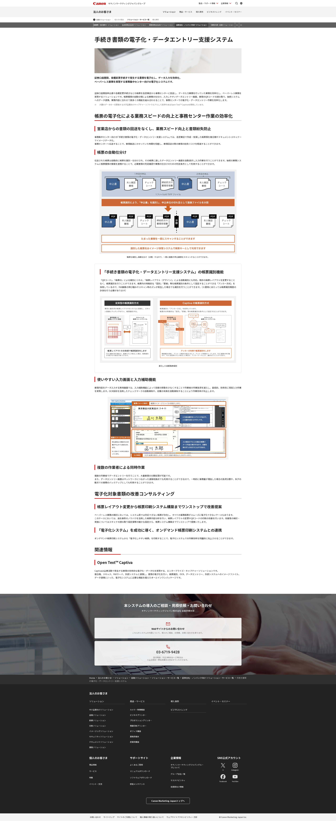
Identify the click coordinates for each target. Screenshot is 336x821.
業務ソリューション (97, 747)
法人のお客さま (102, 12)
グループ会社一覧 (178, 774)
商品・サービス (185, 11)
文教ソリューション (97, 725)
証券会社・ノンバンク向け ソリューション (191, 25)
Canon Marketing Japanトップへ (168, 800)
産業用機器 (134, 742)
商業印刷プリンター (138, 725)
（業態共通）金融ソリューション (221, 25)
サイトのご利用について (127, 817)
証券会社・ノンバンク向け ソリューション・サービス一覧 (208, 677)
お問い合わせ (95, 817)
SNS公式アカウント (229, 758)
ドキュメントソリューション (101, 742)
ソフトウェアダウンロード (141, 777)
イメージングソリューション (101, 731)
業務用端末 (134, 736)
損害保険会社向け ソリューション (161, 25)
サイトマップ (108, 817)
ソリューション (169, 11)
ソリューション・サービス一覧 (138, 19)
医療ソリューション (97, 720)
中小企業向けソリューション (101, 709)
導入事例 (199, 11)
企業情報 (224, 3)
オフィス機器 (135, 731)
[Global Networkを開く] (241, 3)
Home (92, 677)
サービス (93, 771)
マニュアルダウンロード (140, 771)
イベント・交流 (95, 784)
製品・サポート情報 (207, 3)
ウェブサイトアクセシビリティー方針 (181, 817)
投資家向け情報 (177, 786)
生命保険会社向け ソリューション (134, 25)
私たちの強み (119, 19)
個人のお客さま (98, 758)
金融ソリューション (103, 19)
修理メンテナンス (137, 784)
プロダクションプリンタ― (141, 720)
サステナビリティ (178, 780)
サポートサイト (139, 758)
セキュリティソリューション (101, 736)
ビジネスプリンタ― (138, 715)
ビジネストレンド (214, 11)
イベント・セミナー (233, 11)
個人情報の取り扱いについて (152, 817)
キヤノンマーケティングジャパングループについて (187, 766)
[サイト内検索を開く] (236, 3)
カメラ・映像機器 (137, 709)
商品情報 (93, 764)
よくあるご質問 (136, 764)
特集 (91, 777)
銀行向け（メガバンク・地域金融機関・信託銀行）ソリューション (95, 25)
